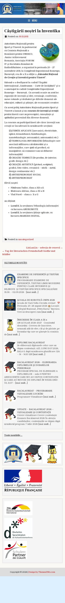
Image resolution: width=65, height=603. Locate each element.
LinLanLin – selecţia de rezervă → (44, 247)
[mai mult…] (32, 292)
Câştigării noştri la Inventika (32, 31)
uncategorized (26, 239)
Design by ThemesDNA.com (42, 572)
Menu (34, 20)
